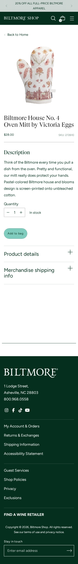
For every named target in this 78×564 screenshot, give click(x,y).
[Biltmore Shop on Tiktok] (20, 411)
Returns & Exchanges (21, 435)
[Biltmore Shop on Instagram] (6, 411)
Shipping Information (21, 444)
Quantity (11, 204)
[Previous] (6, 6)
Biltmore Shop (39, 527)
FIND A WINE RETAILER (24, 514)
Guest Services (16, 470)
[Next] (71, 6)
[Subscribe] (69, 550)
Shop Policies (15, 479)
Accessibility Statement (23, 453)
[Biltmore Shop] (21, 18)
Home (23, 35)
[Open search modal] (53, 18)
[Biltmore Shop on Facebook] (13, 411)
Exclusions (12, 498)
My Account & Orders (21, 426)
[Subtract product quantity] (8, 212)
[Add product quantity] (21, 212)
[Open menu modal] (71, 18)
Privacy (10, 488)
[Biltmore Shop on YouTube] (27, 411)
